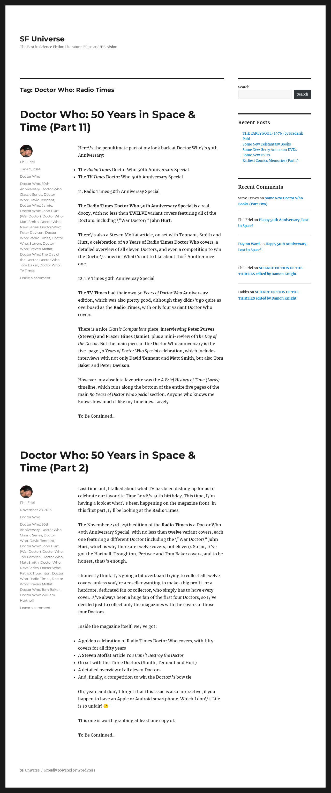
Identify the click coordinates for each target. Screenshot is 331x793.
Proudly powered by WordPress (69, 770)
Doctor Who (30, 176)
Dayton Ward (249, 244)
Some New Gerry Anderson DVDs (270, 150)
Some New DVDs (256, 155)
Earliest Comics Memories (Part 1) (270, 160)
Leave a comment (35, 278)
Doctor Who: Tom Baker (40, 589)
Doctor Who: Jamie (36, 205)
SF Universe (42, 38)
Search (244, 87)
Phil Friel (27, 162)
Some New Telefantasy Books (267, 144)
